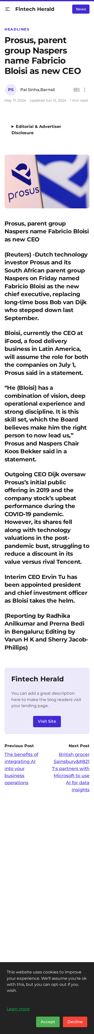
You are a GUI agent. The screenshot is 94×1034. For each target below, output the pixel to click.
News (81, 9)
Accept (48, 1021)
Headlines (17, 29)
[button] (7, 9)
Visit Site (47, 721)
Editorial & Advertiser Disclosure (36, 129)
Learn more (18, 1008)
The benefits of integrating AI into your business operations (21, 769)
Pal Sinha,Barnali (37, 89)
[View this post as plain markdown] (76, 90)
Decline (75, 1021)
